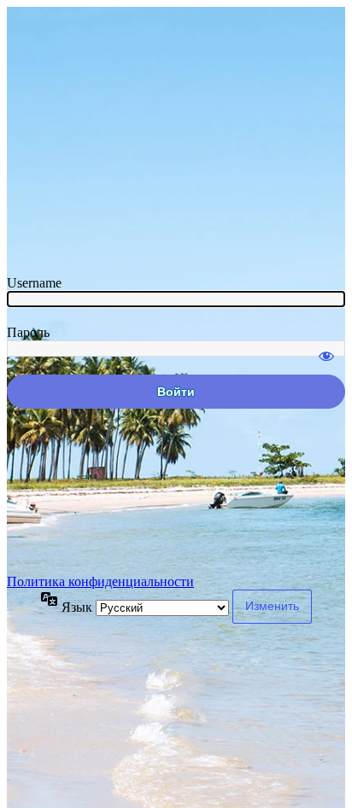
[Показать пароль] (326, 348)
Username (34, 283)
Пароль (28, 332)
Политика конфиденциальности (100, 581)
